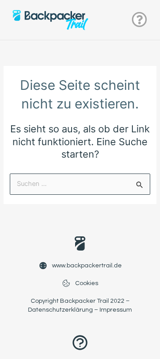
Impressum (116, 310)
